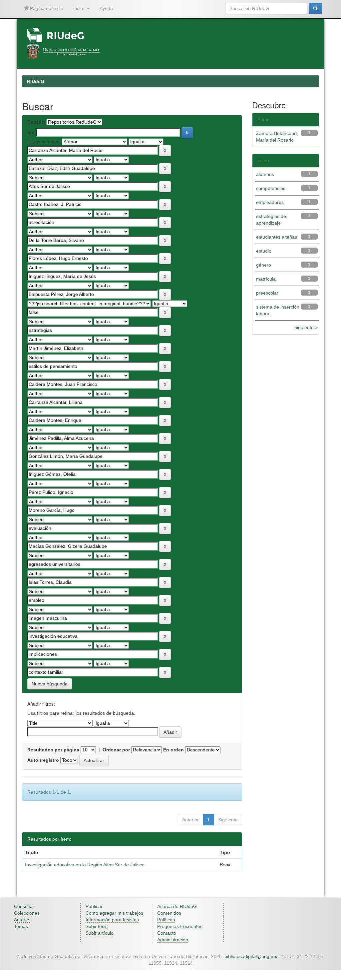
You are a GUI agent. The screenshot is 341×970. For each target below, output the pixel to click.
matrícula (266, 279)
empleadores (270, 202)
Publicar (94, 906)
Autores (22, 919)
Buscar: (36, 122)
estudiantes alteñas (276, 237)
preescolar (267, 293)
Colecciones (27, 913)
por (31, 132)
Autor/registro (43, 760)
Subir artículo (100, 933)
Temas (21, 926)
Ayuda (106, 8)
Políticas (166, 919)
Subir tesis (97, 926)
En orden (173, 749)
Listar (79, 8)
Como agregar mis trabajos (114, 913)
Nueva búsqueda (50, 683)
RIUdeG (35, 81)
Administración (172, 939)
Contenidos (169, 913)
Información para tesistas (112, 919)
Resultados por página (53, 749)
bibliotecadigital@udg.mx (250, 956)
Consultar (24, 906)
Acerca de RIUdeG (177, 906)
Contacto (166, 933)
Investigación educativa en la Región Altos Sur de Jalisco (85, 864)
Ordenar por (116, 749)
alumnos (265, 174)
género (263, 265)
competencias (270, 188)
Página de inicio (46, 8)
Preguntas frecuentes (179, 926)
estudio (263, 251)
